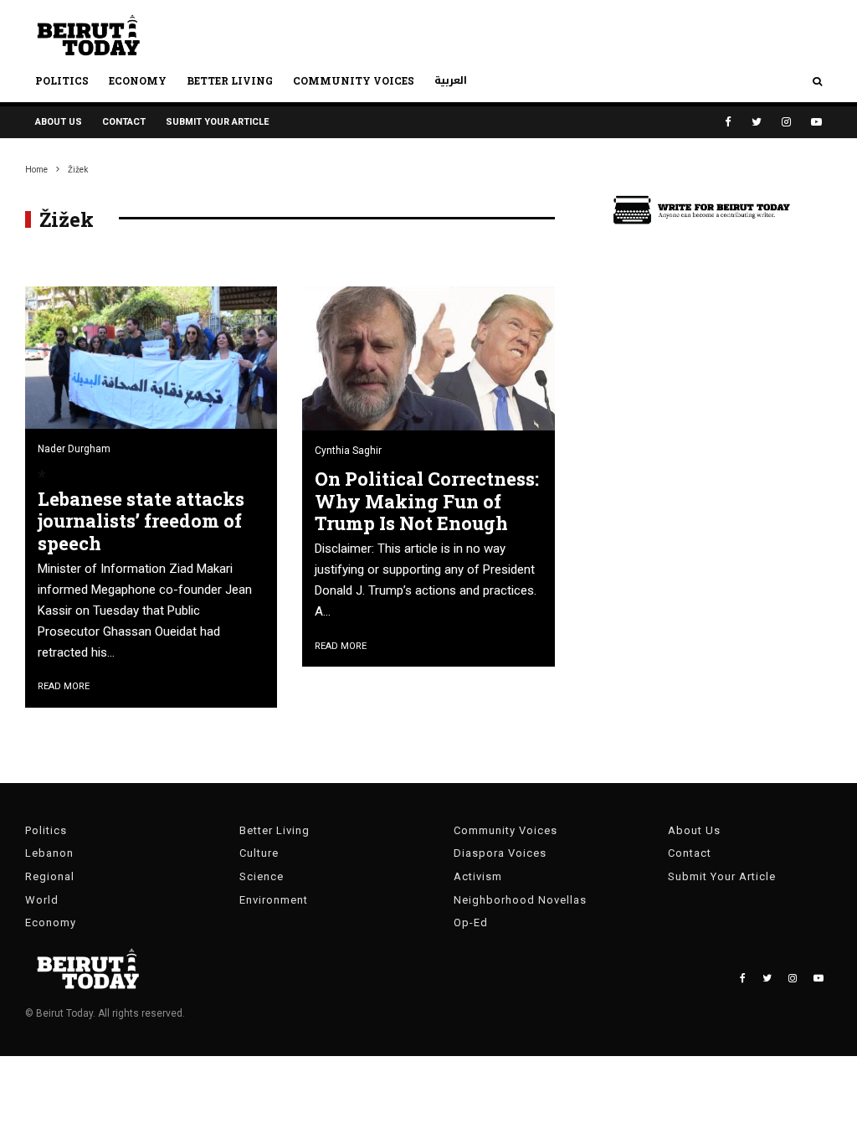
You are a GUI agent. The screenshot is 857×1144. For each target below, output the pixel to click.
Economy (138, 80)
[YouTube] (816, 122)
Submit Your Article (217, 121)
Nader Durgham (74, 449)
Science (261, 876)
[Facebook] (728, 122)
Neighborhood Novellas (520, 900)
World (42, 900)
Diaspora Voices (500, 853)
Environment (273, 900)
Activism (478, 876)
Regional (49, 876)
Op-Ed (471, 922)
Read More (64, 686)
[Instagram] (786, 122)
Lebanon (49, 853)
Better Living (230, 80)
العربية (450, 80)
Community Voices (353, 80)
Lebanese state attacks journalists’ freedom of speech (141, 521)
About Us (58, 121)
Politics (62, 80)
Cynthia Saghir (348, 450)
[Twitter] (757, 122)
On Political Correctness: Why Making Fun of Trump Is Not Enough (427, 501)
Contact (124, 121)
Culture (259, 853)
